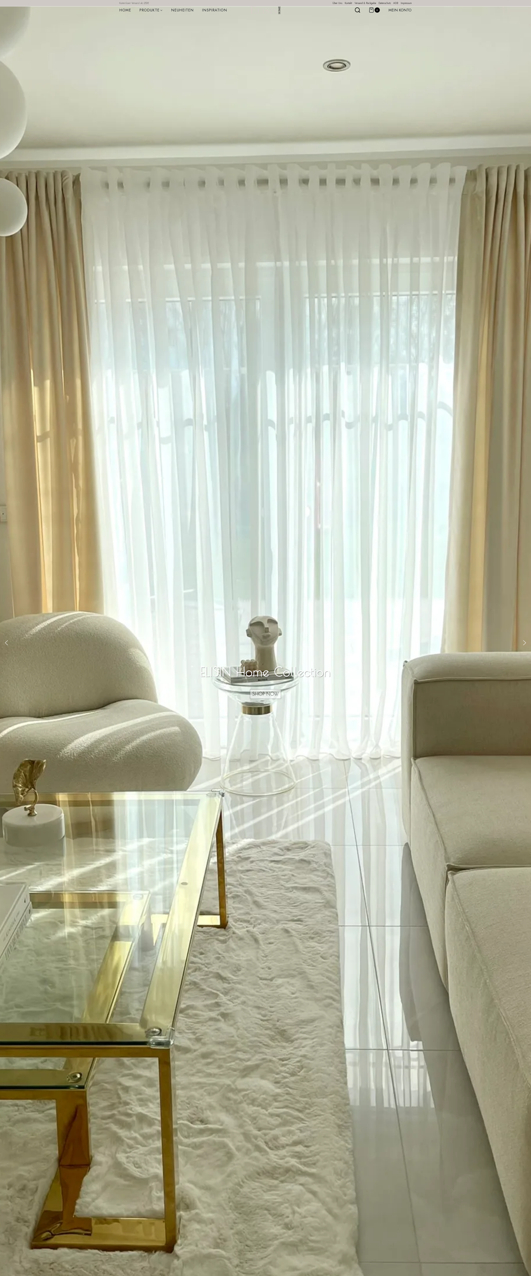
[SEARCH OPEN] (357, 10)
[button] (6, 642)
